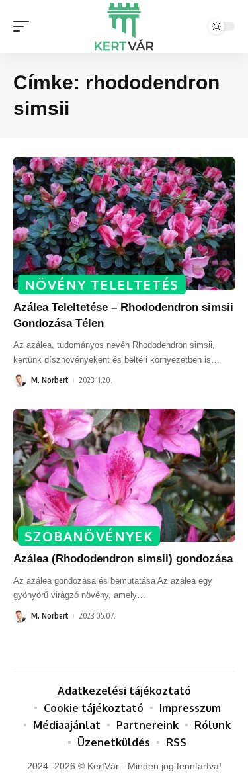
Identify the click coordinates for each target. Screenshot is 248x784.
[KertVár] (124, 26)
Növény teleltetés (101, 284)
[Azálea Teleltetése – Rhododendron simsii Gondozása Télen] (124, 223)
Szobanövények (88, 535)
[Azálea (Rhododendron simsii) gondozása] (124, 475)
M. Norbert (50, 380)
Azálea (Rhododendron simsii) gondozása (123, 558)
